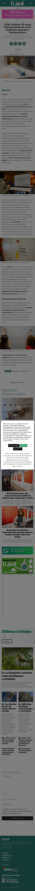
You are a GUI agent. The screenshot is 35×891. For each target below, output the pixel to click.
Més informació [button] (13, 445)
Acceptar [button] (23, 445)
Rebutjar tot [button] (17, 449)
